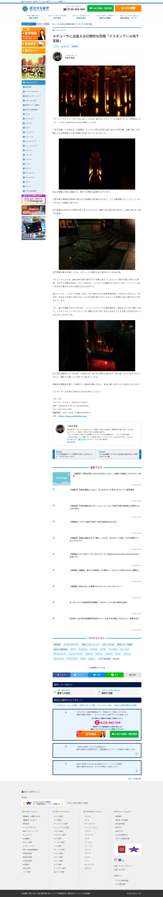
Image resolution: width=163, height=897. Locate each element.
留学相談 (127, 8)
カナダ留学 (57, 820)
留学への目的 (63, 691)
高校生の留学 (27, 857)
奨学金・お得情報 (121, 820)
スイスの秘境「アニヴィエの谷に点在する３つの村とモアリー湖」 (118, 455)
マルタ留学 (57, 838)
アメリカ (93, 649)
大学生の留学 (27, 861)
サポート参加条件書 (122, 838)
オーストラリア (59, 654)
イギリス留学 (58, 831)
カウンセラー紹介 (105, 705)
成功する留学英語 (60, 649)
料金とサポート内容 (87, 705)
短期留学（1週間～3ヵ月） (32, 816)
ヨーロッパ (65, 46)
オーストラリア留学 (61, 824)
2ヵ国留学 (26, 838)
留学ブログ (119, 831)
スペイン (127, 654)
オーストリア (59, 659)
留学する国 (111, 691)
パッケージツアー (29, 846)
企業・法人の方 (119, 869)
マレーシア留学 (59, 849)
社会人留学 (27, 868)
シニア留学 (27, 872)
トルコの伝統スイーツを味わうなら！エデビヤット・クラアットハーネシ (74, 455)
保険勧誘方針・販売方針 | (66, 893)
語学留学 (75, 46)
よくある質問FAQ (121, 835)
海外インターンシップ (90, 644)
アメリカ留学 (58, 816)
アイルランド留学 (60, 835)
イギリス (88, 654)
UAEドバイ (88, 868)
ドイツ (117, 654)
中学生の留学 (27, 853)
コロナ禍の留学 (104, 659)
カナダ (102, 649)
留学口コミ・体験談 (124, 644)
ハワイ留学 (57, 846)
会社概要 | (25, 893)
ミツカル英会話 (121, 880)
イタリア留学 (58, 857)
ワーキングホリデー (71, 644)
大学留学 (26, 864)
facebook (71, 442)
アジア (56, 46)
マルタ (82, 659)
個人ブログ (82, 439)
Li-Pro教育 (119, 884)
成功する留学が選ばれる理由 (126, 705)
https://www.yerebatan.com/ (72, 416)
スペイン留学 (58, 861)
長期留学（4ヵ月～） (30, 820)
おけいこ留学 (27, 842)
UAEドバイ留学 (59, 872)
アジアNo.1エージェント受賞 (66, 705)
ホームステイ (27, 835)
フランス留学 (58, 853)
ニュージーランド (75, 654)
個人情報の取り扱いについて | (48, 893)
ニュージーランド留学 (61, 827)
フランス (98, 654)
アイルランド (72, 659)
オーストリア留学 (60, 868)
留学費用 (118, 816)
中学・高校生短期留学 (30, 849)
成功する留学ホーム (31, 792)
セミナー (92, 659)
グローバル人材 (108, 644)
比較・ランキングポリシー (123, 866)
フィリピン (113, 649)
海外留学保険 (120, 824)
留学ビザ (118, 827)
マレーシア (124, 649)
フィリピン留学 (59, 842)
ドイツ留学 (57, 864)
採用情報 (87, 893)
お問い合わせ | (33, 893)
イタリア (108, 654)
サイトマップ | (79, 893)
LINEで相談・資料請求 (126, 733)
